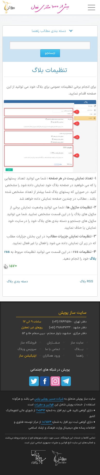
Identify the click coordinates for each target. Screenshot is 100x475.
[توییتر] (34, 381)
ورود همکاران (51, 355)
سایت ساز (77, 342)
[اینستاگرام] (55, 381)
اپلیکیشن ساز (27, 355)
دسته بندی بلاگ (15, 281)
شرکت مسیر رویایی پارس (48, 399)
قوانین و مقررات (44, 404)
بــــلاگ (79, 349)
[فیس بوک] (45, 381)
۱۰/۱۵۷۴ (46, 422)
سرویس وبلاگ (26, 349)
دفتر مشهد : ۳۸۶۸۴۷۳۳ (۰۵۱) (67, 327)
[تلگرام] (66, 381)
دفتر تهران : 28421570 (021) (69, 322)
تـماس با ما (52, 349)
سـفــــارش (53, 342)
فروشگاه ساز (28, 342)
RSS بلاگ (88, 281)
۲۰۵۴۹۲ (40, 410)
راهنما (79, 355)
